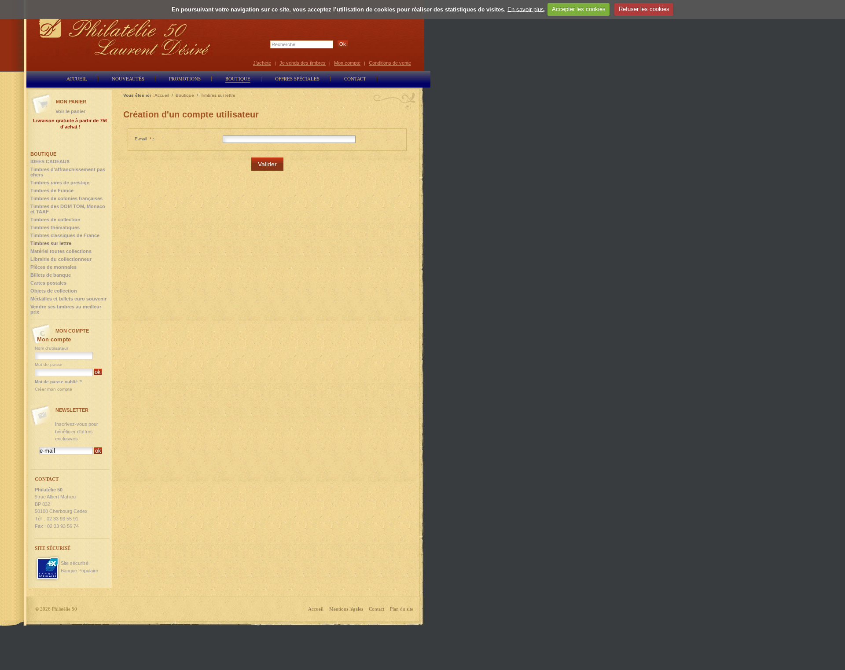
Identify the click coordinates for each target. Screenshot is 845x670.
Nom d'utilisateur (51, 348)
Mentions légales (346, 608)
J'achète (262, 63)
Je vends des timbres (302, 63)
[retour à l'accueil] (125, 36)
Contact (376, 608)
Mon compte (347, 63)
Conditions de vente (390, 63)
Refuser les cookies (644, 9)
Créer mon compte (53, 389)
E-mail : (144, 138)
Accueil (315, 608)
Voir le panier (70, 111)
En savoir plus (525, 9)
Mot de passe (48, 364)
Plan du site (401, 608)
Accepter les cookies (579, 9)
